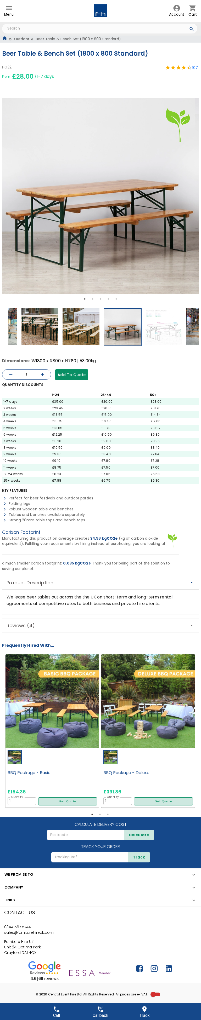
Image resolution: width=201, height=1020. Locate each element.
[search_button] (191, 29)
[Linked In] (168, 968)
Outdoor (21, 39)
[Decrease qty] (10, 375)
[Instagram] (154, 968)
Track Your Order (100, 847)
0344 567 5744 (17, 927)
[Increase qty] (42, 375)
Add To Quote (72, 374)
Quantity (17, 797)
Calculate (139, 835)
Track (139, 857)
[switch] (153, 994)
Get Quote (67, 801)
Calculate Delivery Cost (101, 824)
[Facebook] (139, 968)
